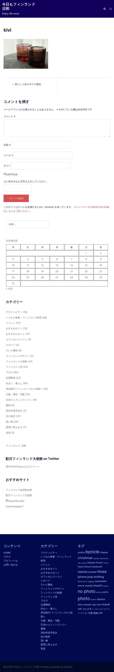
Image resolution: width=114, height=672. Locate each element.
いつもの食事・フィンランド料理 (23, 317)
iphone (82, 576)
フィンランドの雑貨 (16, 361)
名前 (7, 144)
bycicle (92, 551)
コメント (9, 116)
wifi (80, 608)
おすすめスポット (15, 333)
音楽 (8, 432)
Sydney (68, 666)
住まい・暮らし (14, 383)
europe (84, 563)
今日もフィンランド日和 (18, 6)
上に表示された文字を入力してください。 (26, 181)
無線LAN (98, 612)
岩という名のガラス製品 (28, 84)
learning (81, 581)
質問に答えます (14, 427)
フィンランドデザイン (18, 355)
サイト (7, 165)
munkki (89, 585)
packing (99, 592)
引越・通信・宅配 (15, 394)
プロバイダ (98, 609)
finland (91, 562)
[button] (104, 9)
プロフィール (11, 560)
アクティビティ (14, 312)
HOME (7, 552)
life (86, 581)
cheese (104, 552)
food (80, 566)
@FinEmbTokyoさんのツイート (23, 466)
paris (105, 592)
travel (106, 604)
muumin (106, 586)
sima (80, 604)
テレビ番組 (12, 350)
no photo (86, 591)
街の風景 (10, 416)
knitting (99, 576)
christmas (85, 558)
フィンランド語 (14, 366)
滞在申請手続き (14, 410)
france (87, 566)
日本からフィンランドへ (19, 399)
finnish (106, 563)
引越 (90, 612)
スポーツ (10, 344)
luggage (91, 581)
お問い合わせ (11, 564)
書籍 (8, 405)
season (93, 599)
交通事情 (10, 377)
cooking (96, 558)
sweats (87, 604)
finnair (99, 562)
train (99, 604)
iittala (101, 571)
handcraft (96, 566)
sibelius (101, 599)
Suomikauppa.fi (14, 506)
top (94, 604)
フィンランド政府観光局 (19, 489)
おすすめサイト (14, 328)
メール (8, 155)
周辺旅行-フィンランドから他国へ (24, 388)
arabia (81, 552)
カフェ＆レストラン (16, 339)
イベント (10, 322)
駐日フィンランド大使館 (19, 495)
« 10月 (9, 288)
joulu (90, 576)
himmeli (92, 572)
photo (84, 598)
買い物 (9, 421)
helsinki (82, 572)
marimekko (100, 581)
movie (81, 585)
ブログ (9, 372)
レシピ (84, 612)
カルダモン (88, 608)
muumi (97, 585)
